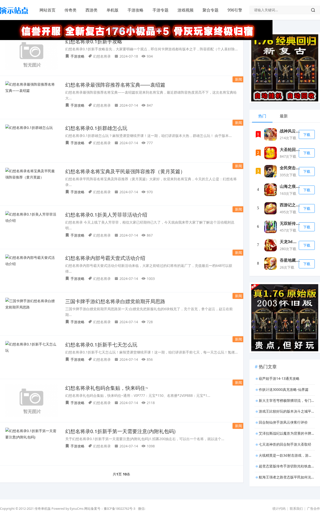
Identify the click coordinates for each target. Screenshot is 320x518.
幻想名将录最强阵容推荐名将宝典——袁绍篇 (115, 84)
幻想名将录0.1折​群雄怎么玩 (96, 127)
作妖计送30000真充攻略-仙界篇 (283, 389)
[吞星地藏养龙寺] (270, 263)
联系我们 (296, 508)
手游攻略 (136, 10)
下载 (306, 134)
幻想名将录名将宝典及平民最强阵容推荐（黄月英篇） (125, 171)
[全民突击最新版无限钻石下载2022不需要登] (270, 171)
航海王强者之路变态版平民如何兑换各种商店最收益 (287, 477)
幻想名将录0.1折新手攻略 (93, 41)
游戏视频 (186, 10)
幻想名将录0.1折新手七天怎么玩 (101, 344)
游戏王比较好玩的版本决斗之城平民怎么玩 (287, 411)
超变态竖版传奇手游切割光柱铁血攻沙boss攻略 (287, 466)
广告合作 (313, 508)
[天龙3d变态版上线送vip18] (270, 245)
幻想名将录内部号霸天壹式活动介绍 (105, 257)
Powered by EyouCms (67, 508)
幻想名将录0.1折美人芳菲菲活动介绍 (106, 214)
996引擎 (235, 10)
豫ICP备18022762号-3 (119, 508)
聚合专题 (210, 10)
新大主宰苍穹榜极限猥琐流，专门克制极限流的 (287, 400)
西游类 (92, 10)
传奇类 (70, 10)
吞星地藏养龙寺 (294, 260)
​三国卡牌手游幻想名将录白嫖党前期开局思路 (115, 301)
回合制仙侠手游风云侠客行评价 (283, 422)
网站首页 (48, 10)
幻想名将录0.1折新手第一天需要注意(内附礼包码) (120, 431)
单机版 (112, 10)
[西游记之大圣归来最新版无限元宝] (270, 208)
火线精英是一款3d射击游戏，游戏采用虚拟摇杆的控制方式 (287, 455)
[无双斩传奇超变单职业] (270, 227)
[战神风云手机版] (270, 134)
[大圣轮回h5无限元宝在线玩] (270, 153)
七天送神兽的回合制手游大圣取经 (285, 444)
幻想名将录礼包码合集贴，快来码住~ (106, 387)
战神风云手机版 (294, 131)
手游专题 (160, 10)
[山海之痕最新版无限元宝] (270, 190)
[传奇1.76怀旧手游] (14, 15)
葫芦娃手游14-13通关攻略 (279, 378)
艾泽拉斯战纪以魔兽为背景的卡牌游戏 (287, 433)
